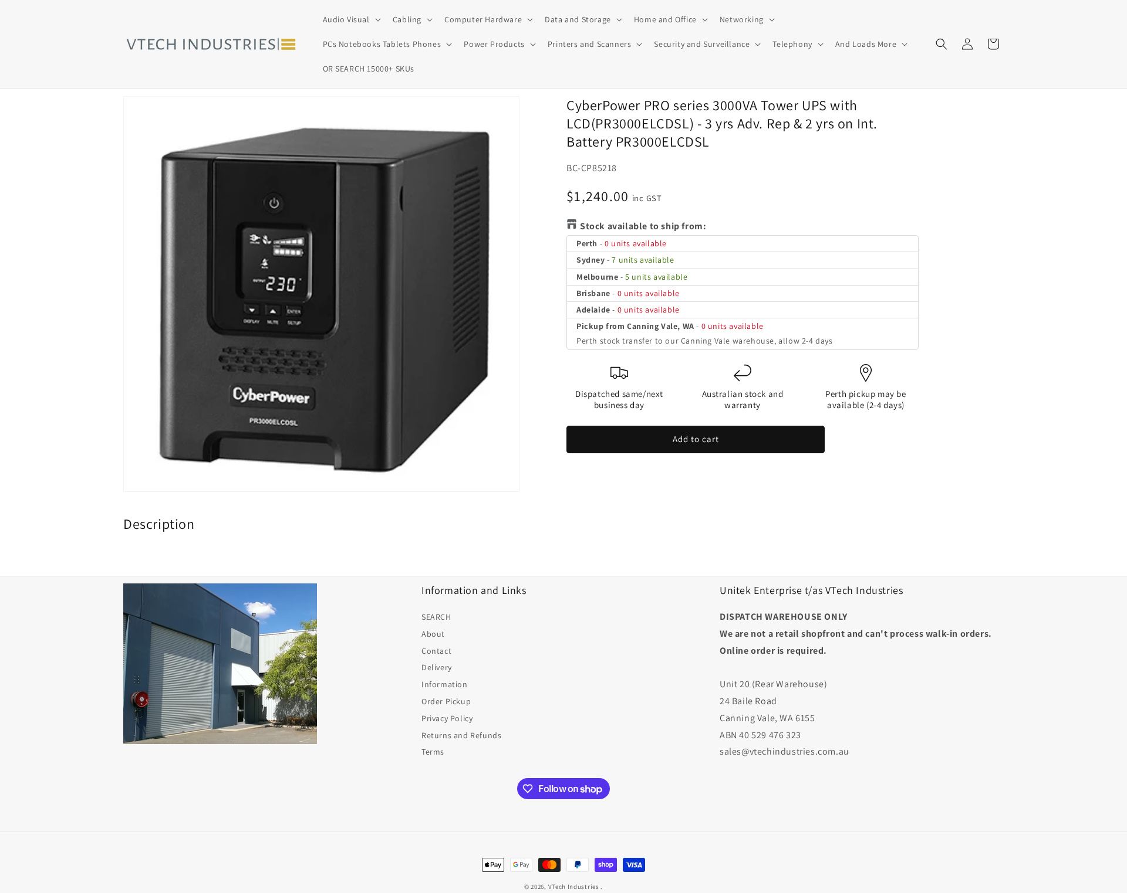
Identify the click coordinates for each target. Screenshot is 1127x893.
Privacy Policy (447, 718)
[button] (351, 19)
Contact (436, 651)
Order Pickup (446, 701)
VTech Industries (573, 886)
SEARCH (436, 617)
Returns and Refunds (461, 735)
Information (444, 684)
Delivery (436, 667)
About (433, 634)
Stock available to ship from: (643, 226)
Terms (432, 751)
